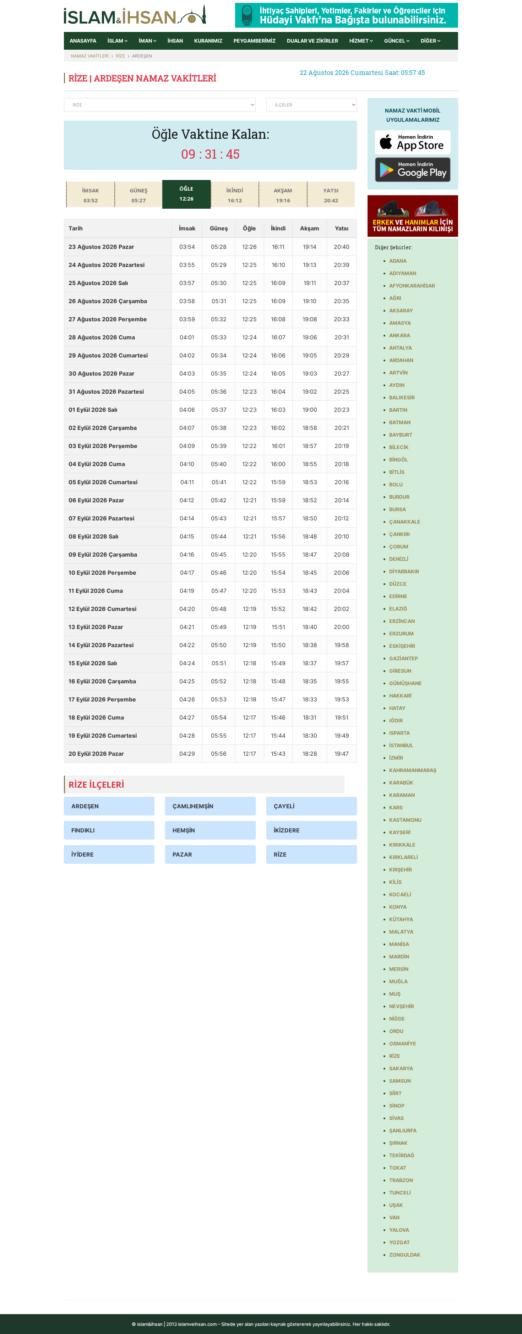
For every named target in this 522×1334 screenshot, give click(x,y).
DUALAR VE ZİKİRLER (312, 41)
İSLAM (116, 41)
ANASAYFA (83, 41)
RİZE (120, 56)
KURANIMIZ (208, 41)
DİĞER (429, 41)
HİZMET (359, 41)
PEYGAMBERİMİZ (255, 41)
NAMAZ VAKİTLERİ (90, 56)
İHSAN (175, 41)
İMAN (146, 41)
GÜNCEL (395, 41)
